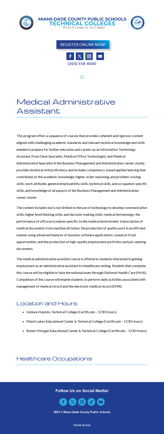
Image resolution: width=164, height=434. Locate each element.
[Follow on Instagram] (89, 56)
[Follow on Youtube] (100, 56)
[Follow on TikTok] (91, 402)
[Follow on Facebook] (70, 56)
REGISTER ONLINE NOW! (83, 44)
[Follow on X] (79, 56)
